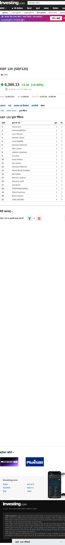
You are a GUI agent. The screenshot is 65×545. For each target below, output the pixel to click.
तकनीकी (35, 105)
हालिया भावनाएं (11, 111)
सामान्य (2, 105)
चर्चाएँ (2, 111)
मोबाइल (5, 484)
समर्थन (29, 491)
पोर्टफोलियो (6, 488)
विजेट (4, 491)
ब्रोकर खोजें (6, 452)
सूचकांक (5, 13)
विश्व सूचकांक (41, 13)
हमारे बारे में (30, 484)
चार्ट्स (38, 8)
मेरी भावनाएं (5, 211)
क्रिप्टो (29, 8)
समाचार (46, 8)
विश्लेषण (55, 8)
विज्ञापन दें (30, 488)
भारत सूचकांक (16, 13)
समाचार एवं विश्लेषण (21, 105)
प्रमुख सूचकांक (29, 13)
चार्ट (9, 105)
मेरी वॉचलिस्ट (18, 8)
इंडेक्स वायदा (53, 13)
